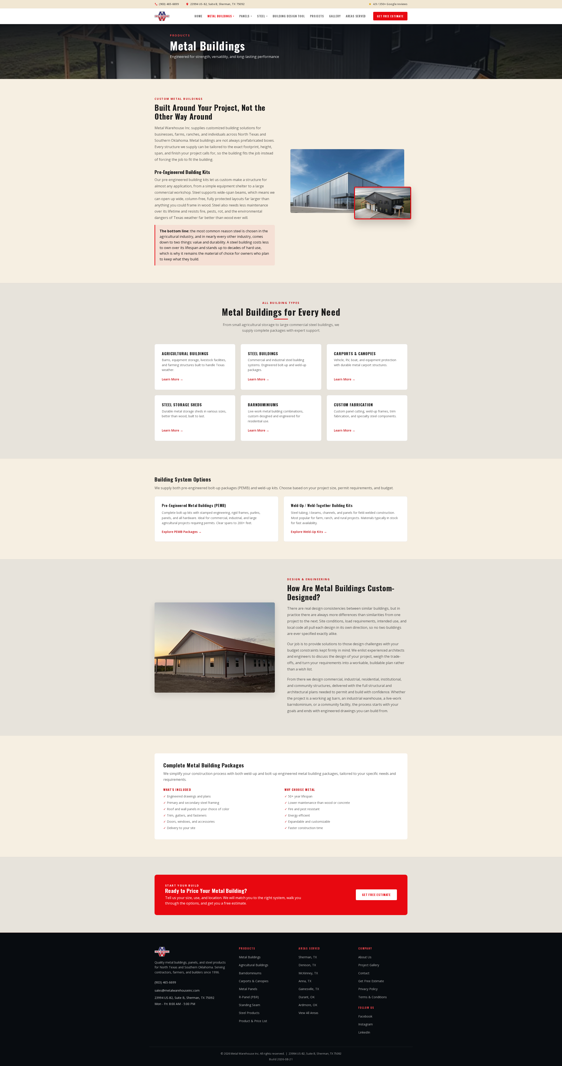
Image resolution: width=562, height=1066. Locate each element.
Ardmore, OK (308, 1005)
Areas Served (356, 16)
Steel (262, 16)
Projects (317, 16)
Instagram (365, 1024)
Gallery (335, 16)
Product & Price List (253, 1021)
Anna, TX (305, 981)
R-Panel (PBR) (249, 997)
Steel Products (249, 1013)
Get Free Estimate (390, 16)
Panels (245, 16)
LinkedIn (364, 1032)
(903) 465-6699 (165, 982)
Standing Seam (249, 1005)
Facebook (365, 1016)
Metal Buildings (220, 16)
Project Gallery (368, 965)
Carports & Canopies (253, 981)
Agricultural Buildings (253, 965)
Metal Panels (248, 989)
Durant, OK (307, 997)
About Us (364, 957)
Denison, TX (307, 965)
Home (198, 16)
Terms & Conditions (372, 997)
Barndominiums (250, 973)
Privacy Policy (368, 989)
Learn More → (172, 379)
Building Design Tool (289, 16)
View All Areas (308, 1013)
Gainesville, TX (309, 989)
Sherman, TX (308, 957)
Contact (363, 973)
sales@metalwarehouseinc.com (177, 990)
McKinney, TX (308, 973)
